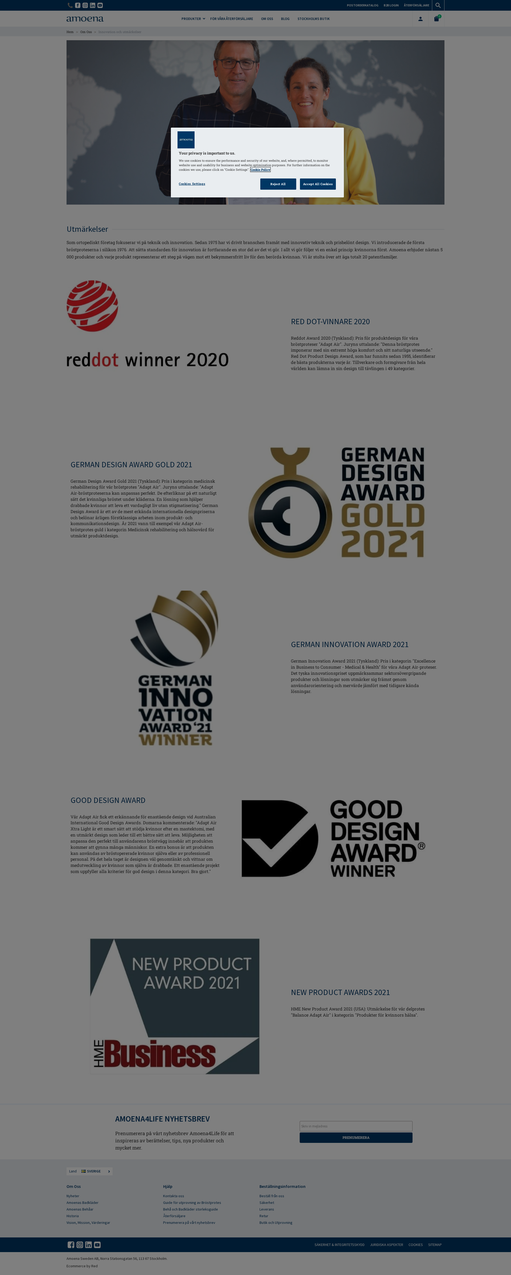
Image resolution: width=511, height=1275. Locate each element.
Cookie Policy (260, 170)
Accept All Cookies (318, 184)
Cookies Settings (192, 184)
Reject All (278, 184)
